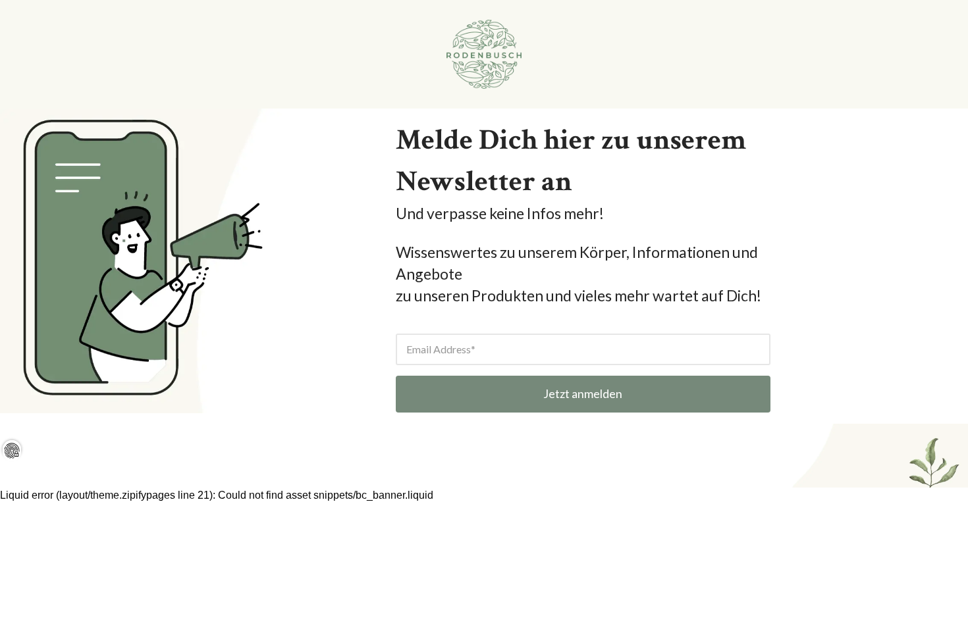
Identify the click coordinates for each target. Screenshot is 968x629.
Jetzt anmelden (582, 393)
